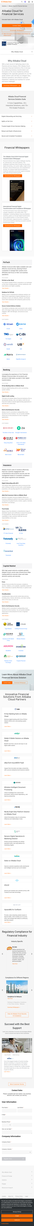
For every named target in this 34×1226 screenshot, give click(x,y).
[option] (17, 958)
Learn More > (7, 726)
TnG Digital (8, 338)
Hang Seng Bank (8, 442)
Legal (26, 1196)
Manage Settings (17, 1211)
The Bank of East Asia (8, 432)
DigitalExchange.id (21, 359)
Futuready (8, 543)
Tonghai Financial (20, 660)
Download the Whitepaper (12, 176)
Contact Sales (17, 25)
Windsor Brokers (21, 638)
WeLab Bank (21, 454)
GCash (8, 328)
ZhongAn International (21, 432)
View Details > (5, 288)
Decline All (17, 1220)
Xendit (8, 349)
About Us (10, 1196)
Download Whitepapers (17, 30)
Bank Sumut (8, 454)
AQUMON (8, 650)
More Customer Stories (17, 1084)
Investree (21, 650)
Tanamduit (8, 555)
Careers (4, 1196)
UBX (21, 349)
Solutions (4, 6)
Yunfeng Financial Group (21, 628)
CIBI (21, 338)
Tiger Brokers (8, 628)
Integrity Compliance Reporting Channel (12, 1198)
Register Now (8, 1159)
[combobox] (7, 1125)
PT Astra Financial (8, 533)
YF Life (21, 533)
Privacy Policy (19, 1196)
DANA (20, 328)
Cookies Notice (5, 1223)
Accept (17, 1216)
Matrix (8, 359)
